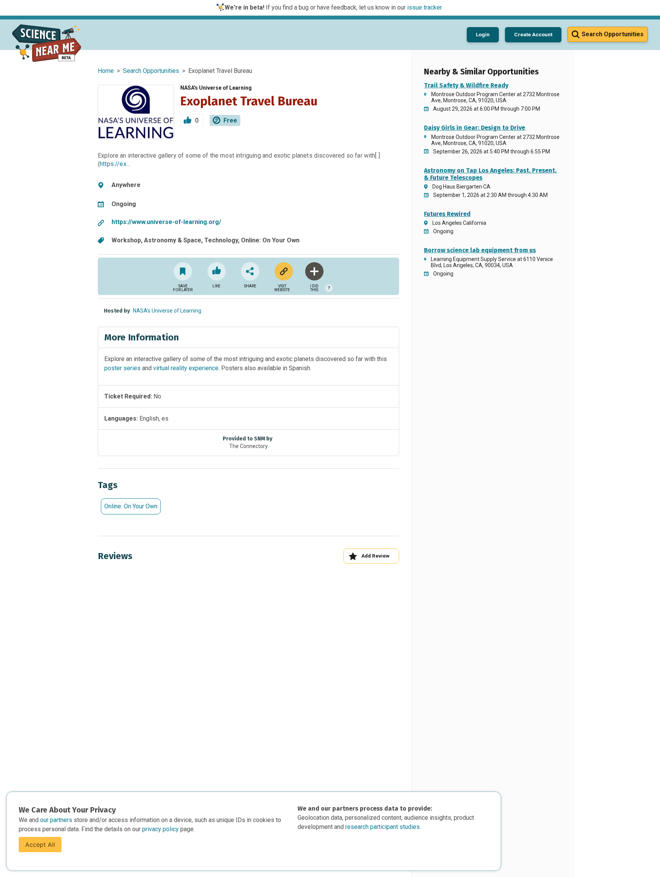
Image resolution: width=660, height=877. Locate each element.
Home (106, 70)
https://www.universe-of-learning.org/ (166, 222)
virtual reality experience (185, 368)
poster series (122, 368)
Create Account (533, 34)
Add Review (375, 556)
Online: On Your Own (130, 506)
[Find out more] (282, 271)
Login (483, 34)
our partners (57, 820)
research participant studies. (383, 826)
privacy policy (161, 829)
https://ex (113, 164)
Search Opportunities (151, 70)
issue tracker (424, 7)
